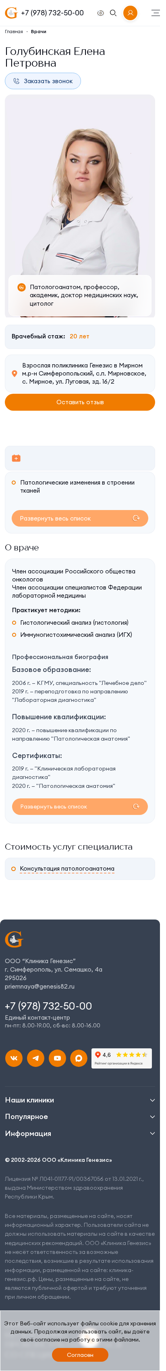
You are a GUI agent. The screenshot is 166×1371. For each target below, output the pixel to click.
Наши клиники (29, 1099)
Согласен (80, 1354)
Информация (28, 1133)
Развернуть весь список (55, 518)
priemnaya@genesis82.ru (40, 986)
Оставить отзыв (80, 403)
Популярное (26, 1116)
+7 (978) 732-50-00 (52, 12)
